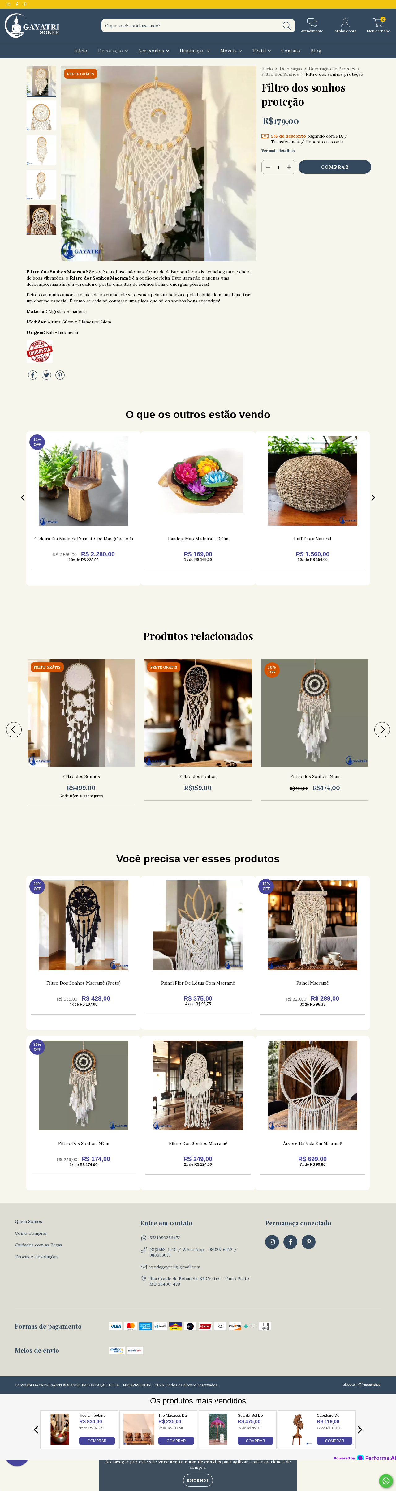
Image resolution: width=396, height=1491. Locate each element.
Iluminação (193, 50)
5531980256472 (164, 1238)
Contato (290, 50)
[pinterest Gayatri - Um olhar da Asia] (24, 4)
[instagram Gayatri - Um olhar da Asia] (9, 4)
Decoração (111, 50)
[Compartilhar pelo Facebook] (33, 377)
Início (81, 50)
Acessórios (152, 50)
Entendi (198, 1480)
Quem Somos (28, 1221)
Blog (316, 50)
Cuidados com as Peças (38, 1245)
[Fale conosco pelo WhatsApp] (386, 1481)
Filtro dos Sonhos (280, 74)
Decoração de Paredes (332, 68)
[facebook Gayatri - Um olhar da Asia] (18, 4)
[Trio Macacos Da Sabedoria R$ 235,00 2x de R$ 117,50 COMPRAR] (139, 1443)
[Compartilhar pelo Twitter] (47, 377)
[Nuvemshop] (361, 1385)
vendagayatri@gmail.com (174, 1267)
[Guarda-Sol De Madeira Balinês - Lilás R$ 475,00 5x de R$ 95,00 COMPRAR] (218, 1443)
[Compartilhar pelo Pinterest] (60, 377)
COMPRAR (97, 1441)
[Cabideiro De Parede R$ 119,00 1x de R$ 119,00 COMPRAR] (297, 1443)
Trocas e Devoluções (36, 1256)
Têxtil (260, 50)
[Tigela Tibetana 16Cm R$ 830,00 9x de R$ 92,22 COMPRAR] (60, 1443)
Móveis (229, 50)
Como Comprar (31, 1233)
